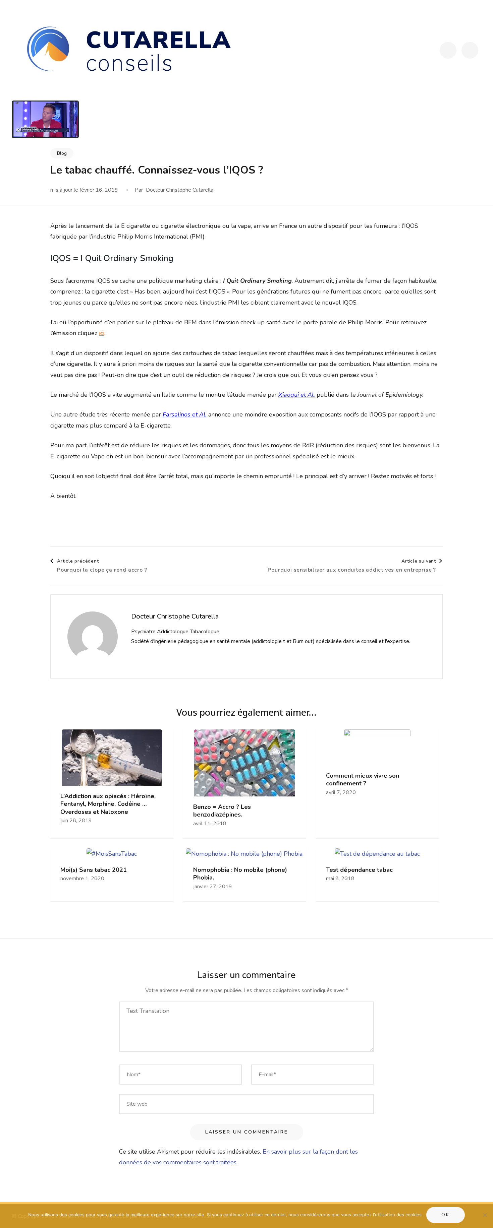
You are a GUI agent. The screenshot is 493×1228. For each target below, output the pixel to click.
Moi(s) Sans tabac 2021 (93, 870)
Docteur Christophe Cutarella (179, 190)
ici (101, 333)
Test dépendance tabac (359, 870)
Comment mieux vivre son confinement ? (362, 779)
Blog (62, 153)
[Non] (484, 1215)
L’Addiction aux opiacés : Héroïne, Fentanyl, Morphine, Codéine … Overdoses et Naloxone (108, 804)
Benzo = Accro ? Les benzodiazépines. (222, 811)
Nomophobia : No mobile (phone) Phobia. (240, 874)
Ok (445, 1215)
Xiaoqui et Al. (296, 395)
